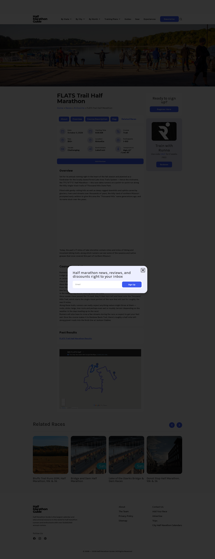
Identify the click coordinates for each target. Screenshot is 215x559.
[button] (143, 270)
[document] (107, 279)
